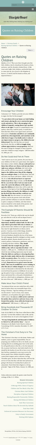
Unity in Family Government (24, 414)
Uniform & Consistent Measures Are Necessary (18, 411)
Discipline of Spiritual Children (23, 394)
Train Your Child (28, 408)
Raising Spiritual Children (9, 45)
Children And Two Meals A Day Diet (22, 388)
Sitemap (25, 437)
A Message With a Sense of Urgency (22, 385)
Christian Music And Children (24, 391)
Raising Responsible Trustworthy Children (20, 397)
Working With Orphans (26, 417)
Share (30, 50)
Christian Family (12, 43)
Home (3, 43)
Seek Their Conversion (26, 403)
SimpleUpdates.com (13, 437)
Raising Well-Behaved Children (23, 400)
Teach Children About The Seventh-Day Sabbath (18, 405)
